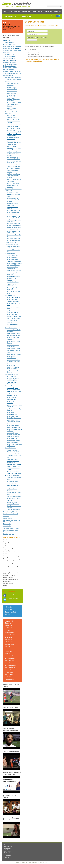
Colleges (6, 544)
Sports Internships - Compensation (12, 267)
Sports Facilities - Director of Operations (14, 338)
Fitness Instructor (9, 679)
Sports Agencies (11, 93)
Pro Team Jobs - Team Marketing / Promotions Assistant (13, 121)
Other (5, 585)
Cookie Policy (7, 526)
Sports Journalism (10, 662)
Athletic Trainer (9, 672)
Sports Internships (10, 253)
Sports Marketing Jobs (9, 60)
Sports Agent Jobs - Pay (13, 297)
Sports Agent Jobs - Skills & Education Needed (14, 311)
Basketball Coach (10, 634)
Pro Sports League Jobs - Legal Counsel (14, 220)
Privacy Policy (7, 524)
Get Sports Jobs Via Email (10, 514)
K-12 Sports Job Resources (14, 496)
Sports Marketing (9, 655)
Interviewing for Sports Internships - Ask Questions (13, 278)
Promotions (7, 581)
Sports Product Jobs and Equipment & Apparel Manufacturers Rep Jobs (10, 65)
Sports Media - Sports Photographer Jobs (13, 437)
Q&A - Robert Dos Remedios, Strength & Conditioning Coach (13, 378)
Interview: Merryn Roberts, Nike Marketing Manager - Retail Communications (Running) (14, 467)
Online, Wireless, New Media (12, 560)
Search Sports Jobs (8, 534)
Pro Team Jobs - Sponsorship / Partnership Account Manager (14, 148)
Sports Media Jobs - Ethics (14, 391)
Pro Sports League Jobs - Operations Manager (14, 228)
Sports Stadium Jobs (10, 667)
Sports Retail (7, 562)
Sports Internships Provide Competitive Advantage (14, 264)
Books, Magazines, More (13, 509)
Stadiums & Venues (9, 575)
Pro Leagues (7, 542)
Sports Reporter (9, 660)
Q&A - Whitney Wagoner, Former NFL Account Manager (14, 104)
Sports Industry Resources (12, 475)
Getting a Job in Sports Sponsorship (13, 99)
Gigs (45, 37)
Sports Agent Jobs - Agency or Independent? (14, 300)
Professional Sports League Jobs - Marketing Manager (13, 194)
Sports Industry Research (14, 271)
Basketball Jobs (9, 632)
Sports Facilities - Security (14, 354)
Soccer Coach (9, 639)
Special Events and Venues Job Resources (13, 503)
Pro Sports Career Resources (12, 489)
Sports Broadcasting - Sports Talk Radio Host (13, 426)
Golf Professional (9, 648)
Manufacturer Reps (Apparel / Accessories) (13, 451)
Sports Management (10, 658)
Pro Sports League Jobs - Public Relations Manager (14, 224)
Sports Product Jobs (10, 448)
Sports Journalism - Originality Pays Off (12, 394)
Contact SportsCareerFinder (11, 528)
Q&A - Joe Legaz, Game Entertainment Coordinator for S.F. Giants (14, 130)
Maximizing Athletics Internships (12, 288)
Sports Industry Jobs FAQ (10, 512)
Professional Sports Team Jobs (12, 46)
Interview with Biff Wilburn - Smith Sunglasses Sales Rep (14, 455)
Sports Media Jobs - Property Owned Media (13, 433)
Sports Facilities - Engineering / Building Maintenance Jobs (13, 367)
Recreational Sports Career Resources (12, 482)
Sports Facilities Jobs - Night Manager (13, 345)
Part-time (39, 37)
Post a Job (8, 614)
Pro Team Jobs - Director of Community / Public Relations (14, 153)
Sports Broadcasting (10, 665)
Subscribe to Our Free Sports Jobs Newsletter (11, 521)
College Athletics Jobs (9, 44)
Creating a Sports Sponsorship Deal (12, 88)
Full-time (30, 37)
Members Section (8, 75)
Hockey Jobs (8, 651)
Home (4, 11)
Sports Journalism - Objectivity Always (12, 398)
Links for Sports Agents (13, 318)
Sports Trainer (9, 674)
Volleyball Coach (9, 644)
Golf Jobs (7, 646)
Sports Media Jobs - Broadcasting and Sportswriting (12, 70)
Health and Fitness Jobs (9, 62)
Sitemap (6, 857)
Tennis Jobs (8, 653)
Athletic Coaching (8, 583)
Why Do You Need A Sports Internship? (12, 256)
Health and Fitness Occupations (12, 383)
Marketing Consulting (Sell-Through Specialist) (14, 472)
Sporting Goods (9, 669)
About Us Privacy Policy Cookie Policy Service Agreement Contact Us (8, 849)
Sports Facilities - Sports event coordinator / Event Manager (14, 350)
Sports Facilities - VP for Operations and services (13, 334)
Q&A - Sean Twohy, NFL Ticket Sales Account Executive (13, 170)
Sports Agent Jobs (37, 11)
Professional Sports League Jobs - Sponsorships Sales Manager (12, 206)
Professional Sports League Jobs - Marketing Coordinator (13, 199)
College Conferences (9, 546)
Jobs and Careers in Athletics (13, 77)
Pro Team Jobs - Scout (13, 183)
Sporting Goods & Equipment (12, 566)
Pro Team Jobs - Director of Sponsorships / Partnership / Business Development (14, 136)
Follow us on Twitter (59, 16)
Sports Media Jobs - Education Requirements (13, 388)
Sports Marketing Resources (11, 109)
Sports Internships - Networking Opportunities (14, 260)
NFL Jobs (7, 630)
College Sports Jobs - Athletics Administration (11, 243)
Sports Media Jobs (10, 386)
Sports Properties (12, 91)
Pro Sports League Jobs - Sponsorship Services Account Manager (14, 212)
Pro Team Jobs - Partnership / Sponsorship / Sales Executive (14, 142)
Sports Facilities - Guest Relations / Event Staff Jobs (13, 361)
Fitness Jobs (48, 11)
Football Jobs (8, 625)
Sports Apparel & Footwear (11, 564)
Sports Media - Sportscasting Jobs (12, 413)
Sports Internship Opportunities (12, 73)
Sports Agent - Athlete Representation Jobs (9, 57)
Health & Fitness (8, 577)
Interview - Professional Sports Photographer (13, 441)
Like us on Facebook (57, 16)
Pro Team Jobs (26, 11)
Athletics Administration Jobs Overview (13, 247)
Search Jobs (57, 11)
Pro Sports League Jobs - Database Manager (14, 232)
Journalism (6, 558)
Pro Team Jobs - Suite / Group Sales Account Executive (13, 175)
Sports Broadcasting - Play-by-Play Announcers (14, 417)
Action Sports (7, 550)
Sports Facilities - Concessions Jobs (11, 357)
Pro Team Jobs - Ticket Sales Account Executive (13, 165)
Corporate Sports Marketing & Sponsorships (14, 96)
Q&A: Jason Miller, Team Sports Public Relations (13, 158)
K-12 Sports (6, 554)
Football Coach (9, 627)
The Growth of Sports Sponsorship (13, 84)
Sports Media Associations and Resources (14, 445)
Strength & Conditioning (10, 579)
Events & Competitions (10, 552)
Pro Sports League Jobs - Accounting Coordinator (14, 217)
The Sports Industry (8, 42)
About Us (6, 516)
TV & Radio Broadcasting (11, 556)
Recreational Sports (9, 548)
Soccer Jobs (8, 637)
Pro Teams (6, 540)
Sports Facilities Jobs (9, 54)
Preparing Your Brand (12, 282)
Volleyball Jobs (9, 641)
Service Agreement (8, 518)
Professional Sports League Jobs (12, 48)
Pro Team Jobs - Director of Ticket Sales (14, 161)
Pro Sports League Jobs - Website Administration (14, 239)
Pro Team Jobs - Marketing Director (12, 116)
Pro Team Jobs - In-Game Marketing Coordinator (14, 125)
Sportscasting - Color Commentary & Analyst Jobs (13, 421)
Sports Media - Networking (11, 402)
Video (5, 568)
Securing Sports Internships (11, 285)
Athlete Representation (10, 570)
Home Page (6, 40)
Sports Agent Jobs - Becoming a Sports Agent (14, 315)
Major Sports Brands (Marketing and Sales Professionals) (13, 460)
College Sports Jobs (14, 11)
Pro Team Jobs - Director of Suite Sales (14, 180)
